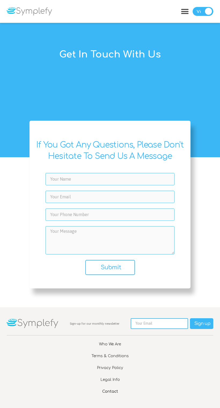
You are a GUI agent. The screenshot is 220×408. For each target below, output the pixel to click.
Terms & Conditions (110, 356)
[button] (185, 11)
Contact (110, 391)
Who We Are (110, 344)
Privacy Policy (110, 368)
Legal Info (110, 380)
